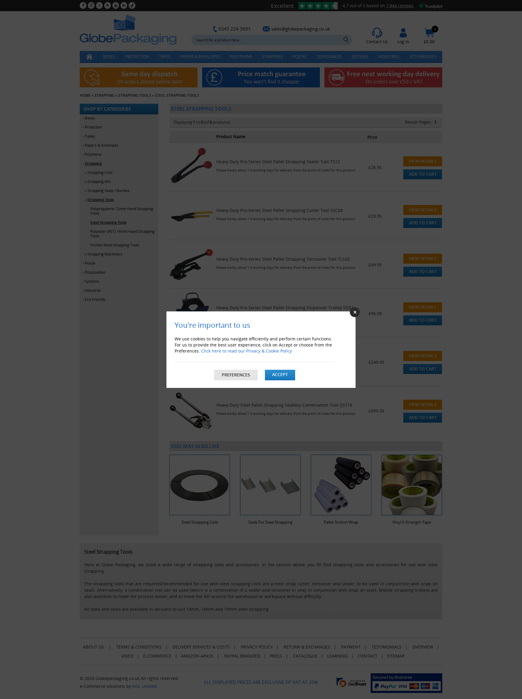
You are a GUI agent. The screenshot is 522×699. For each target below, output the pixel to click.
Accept (280, 374)
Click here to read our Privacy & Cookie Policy (246, 351)
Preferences (236, 375)
